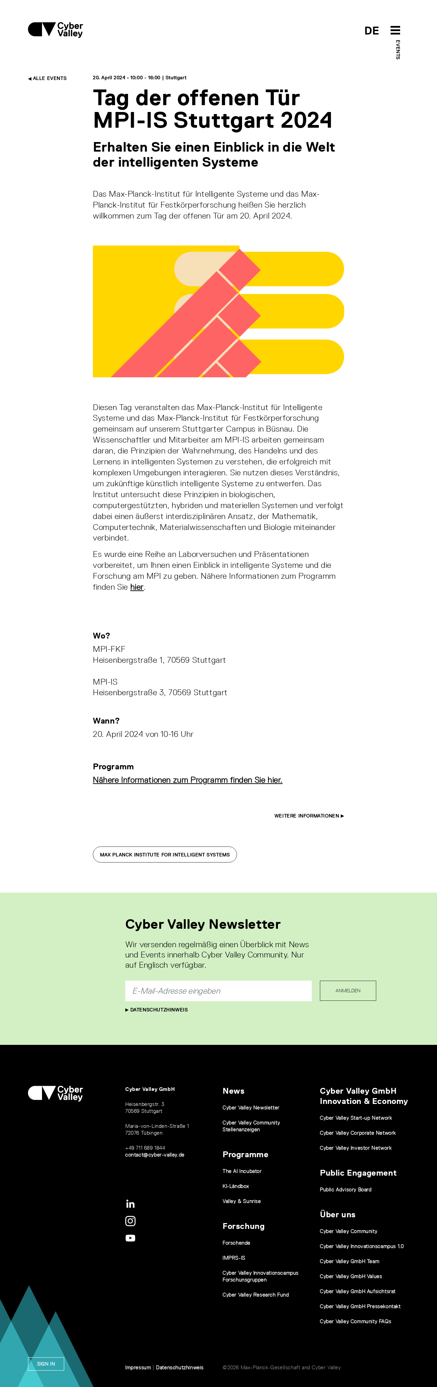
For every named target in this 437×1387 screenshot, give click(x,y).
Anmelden (348, 990)
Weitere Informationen (307, 815)
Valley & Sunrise (242, 1201)
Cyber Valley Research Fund (256, 1295)
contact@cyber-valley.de (155, 1155)
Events (398, 50)
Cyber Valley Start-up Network (356, 1118)
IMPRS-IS (234, 1258)
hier (137, 586)
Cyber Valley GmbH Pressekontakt (360, 1306)
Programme (245, 1154)
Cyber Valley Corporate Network (358, 1133)
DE (372, 30)
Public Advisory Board (346, 1189)
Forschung (244, 1226)
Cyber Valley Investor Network (356, 1148)
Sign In (46, 1364)
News (233, 1090)
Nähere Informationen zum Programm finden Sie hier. (188, 779)
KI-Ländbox (236, 1186)
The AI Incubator (242, 1171)
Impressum (138, 1367)
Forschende (237, 1243)
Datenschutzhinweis (158, 1009)
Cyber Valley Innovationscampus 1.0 (362, 1246)
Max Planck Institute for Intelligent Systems (165, 854)
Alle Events (49, 78)
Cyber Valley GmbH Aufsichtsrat (358, 1291)
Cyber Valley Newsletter (251, 1107)
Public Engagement (358, 1172)
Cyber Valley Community (348, 1231)
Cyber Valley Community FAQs (355, 1321)
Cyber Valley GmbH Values (351, 1276)
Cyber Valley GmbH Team (349, 1261)
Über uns (338, 1214)
